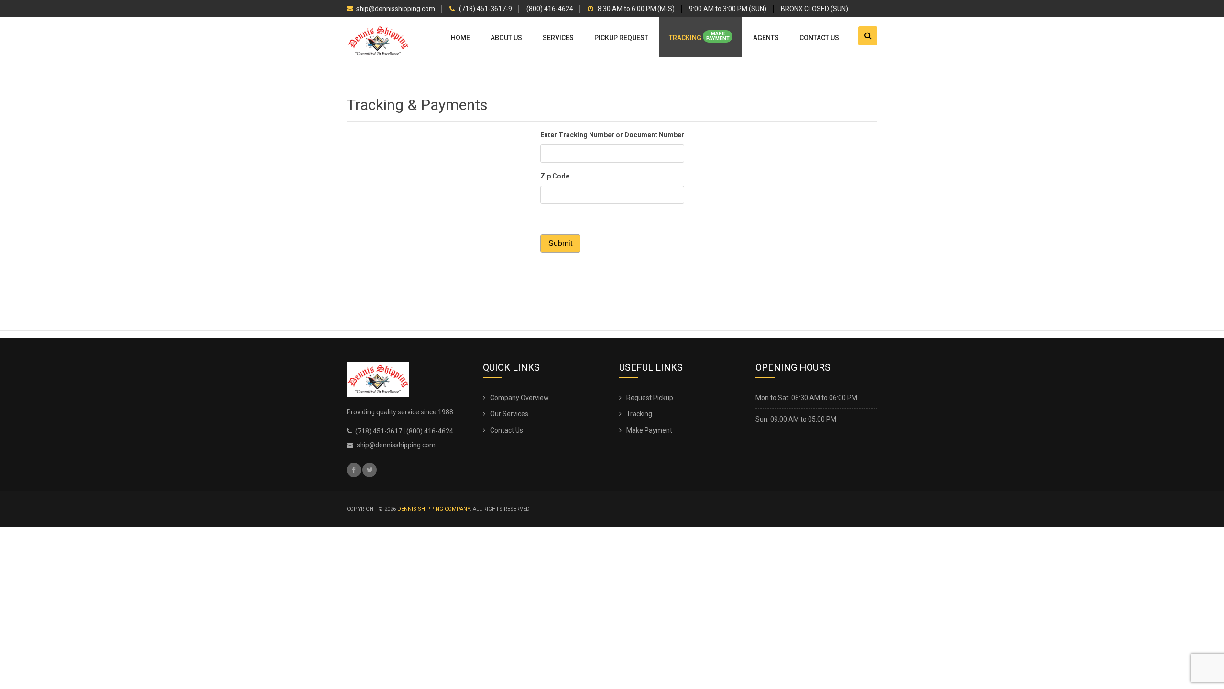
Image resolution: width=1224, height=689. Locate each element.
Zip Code (554, 176)
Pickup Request (621, 38)
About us (506, 38)
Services (558, 38)
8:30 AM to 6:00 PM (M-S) (635, 8)
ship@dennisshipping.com (395, 8)
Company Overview (519, 397)
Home (460, 38)
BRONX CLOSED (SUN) (814, 8)
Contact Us (819, 38)
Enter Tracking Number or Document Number (612, 135)
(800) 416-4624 (549, 8)
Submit (560, 243)
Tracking (699, 36)
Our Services (509, 414)
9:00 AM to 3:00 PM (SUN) (727, 8)
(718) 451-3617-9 (485, 8)
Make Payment (649, 430)
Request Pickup (649, 397)
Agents (766, 38)
